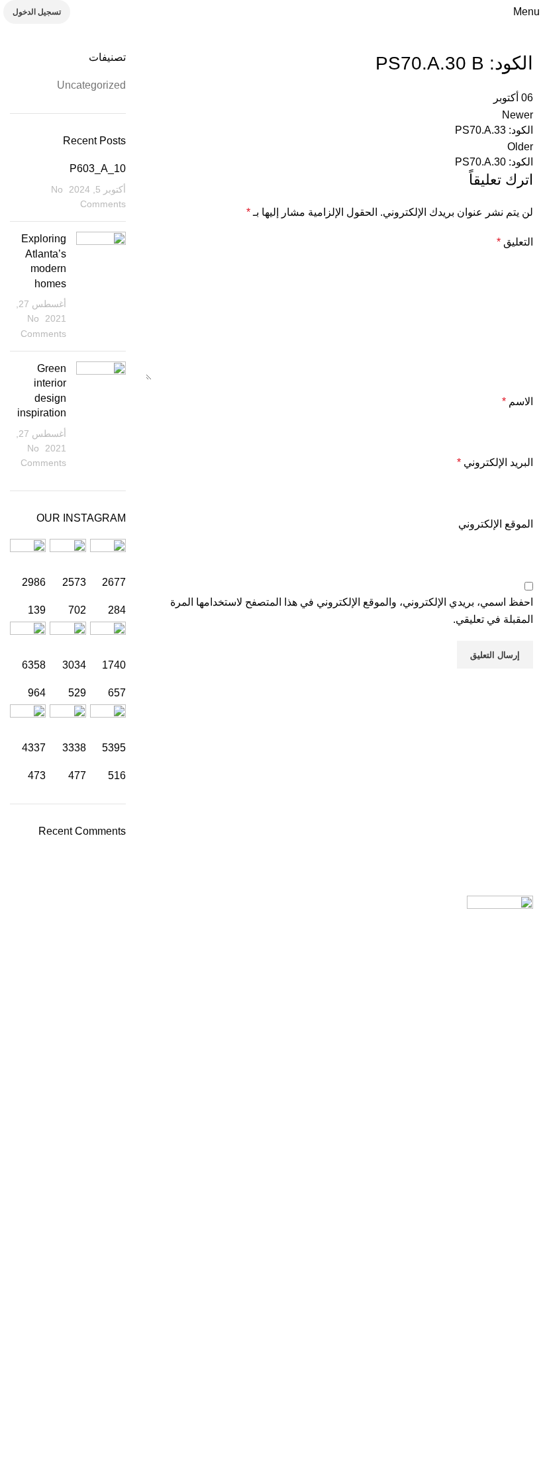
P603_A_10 (98, 168)
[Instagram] (445, 1368)
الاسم (517, 401)
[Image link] (500, 904)
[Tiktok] (373, 1368)
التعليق (515, 242)
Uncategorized (91, 85)
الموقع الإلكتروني (495, 524)
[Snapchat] (409, 1368)
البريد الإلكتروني (495, 462)
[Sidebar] (526, 1440)
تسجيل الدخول (37, 12)
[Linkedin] (337, 1368)
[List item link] (271, 1095)
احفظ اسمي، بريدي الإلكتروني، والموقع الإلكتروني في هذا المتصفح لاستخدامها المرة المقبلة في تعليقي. (351, 610)
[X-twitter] (302, 1368)
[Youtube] (480, 1368)
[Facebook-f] (516, 1368)
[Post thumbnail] (101, 286)
